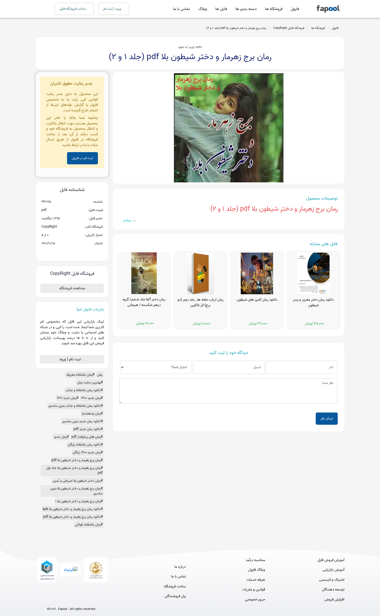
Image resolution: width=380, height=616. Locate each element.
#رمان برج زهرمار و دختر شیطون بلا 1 (79, 501)
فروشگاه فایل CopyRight (288, 28)
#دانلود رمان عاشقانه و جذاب (84, 390)
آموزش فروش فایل (330, 560)
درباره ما (180, 567)
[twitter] (81, 600)
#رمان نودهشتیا (92, 413)
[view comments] (79, 252)
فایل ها (221, 9)
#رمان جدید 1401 (67, 398)
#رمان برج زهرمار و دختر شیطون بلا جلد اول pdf (74, 470)
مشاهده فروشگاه (72, 288)
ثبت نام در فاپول (82, 158)
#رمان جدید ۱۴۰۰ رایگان (88, 452)
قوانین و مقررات (253, 589)
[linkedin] (91, 600)
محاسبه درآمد (255, 560)
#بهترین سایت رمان (90, 382)
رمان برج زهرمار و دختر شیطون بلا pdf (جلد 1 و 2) (236, 28)
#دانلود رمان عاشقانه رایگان (85, 444)
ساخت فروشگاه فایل (73, 8)
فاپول (295, 9)
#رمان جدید (61, 436)
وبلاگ (202, 9)
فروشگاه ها (273, 9)
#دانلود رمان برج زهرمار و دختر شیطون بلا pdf (73, 516)
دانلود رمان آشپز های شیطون (257, 300)
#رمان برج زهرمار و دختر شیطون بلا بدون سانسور (76, 491)
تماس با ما (181, 9)
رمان (100, 374)
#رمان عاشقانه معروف (80, 374)
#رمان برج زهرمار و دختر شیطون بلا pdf (77, 460)
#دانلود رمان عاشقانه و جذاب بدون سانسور (75, 405)
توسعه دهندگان (333, 589)
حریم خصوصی (255, 599)
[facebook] (50, 600)
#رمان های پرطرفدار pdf (87, 436)
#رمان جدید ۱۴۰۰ (92, 398)
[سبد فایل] (38, 9)
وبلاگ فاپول (256, 570)
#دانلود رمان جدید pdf (88, 429)
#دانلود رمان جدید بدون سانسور (82, 421)
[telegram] (60, 600)
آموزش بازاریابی (333, 570)
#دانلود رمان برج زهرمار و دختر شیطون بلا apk (73, 509)
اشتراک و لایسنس (331, 580)
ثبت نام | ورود (70, 359)
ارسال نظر (326, 418)
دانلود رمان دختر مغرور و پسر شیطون (313, 302)
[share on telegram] (65, 252)
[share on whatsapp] (72, 252)
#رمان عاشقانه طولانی (89, 524)
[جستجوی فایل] (45, 9)
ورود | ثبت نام (112, 8)
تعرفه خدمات (255, 580)
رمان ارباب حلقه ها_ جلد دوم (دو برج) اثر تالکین (200, 302)
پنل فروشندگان (175, 596)
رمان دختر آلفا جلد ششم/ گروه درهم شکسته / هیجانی (144, 302)
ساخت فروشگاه (175, 586)
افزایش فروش (334, 599)
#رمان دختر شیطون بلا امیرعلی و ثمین (78, 480)
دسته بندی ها (246, 9)
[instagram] (71, 600)
